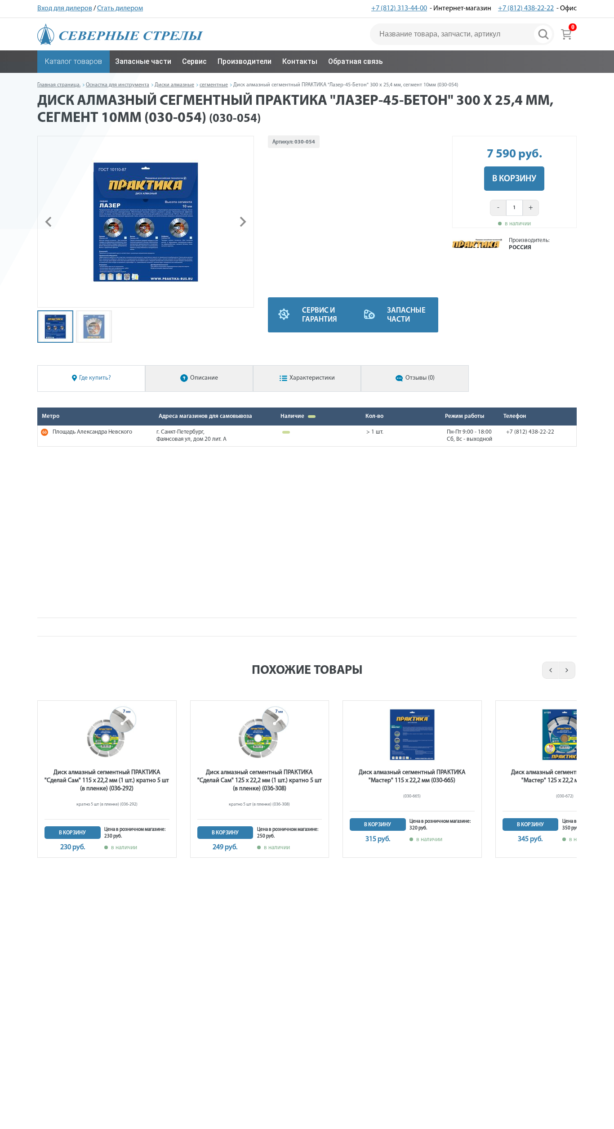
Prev (549, 670)
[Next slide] (242, 222)
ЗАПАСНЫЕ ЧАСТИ (406, 315)
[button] (55, 326)
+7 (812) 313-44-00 (399, 8)
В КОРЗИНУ (514, 179)
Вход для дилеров (64, 8)
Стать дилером (120, 8)
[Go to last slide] (49, 222)
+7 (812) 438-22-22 (526, 8)
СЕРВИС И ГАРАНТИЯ (319, 315)
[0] (566, 34)
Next (567, 670)
